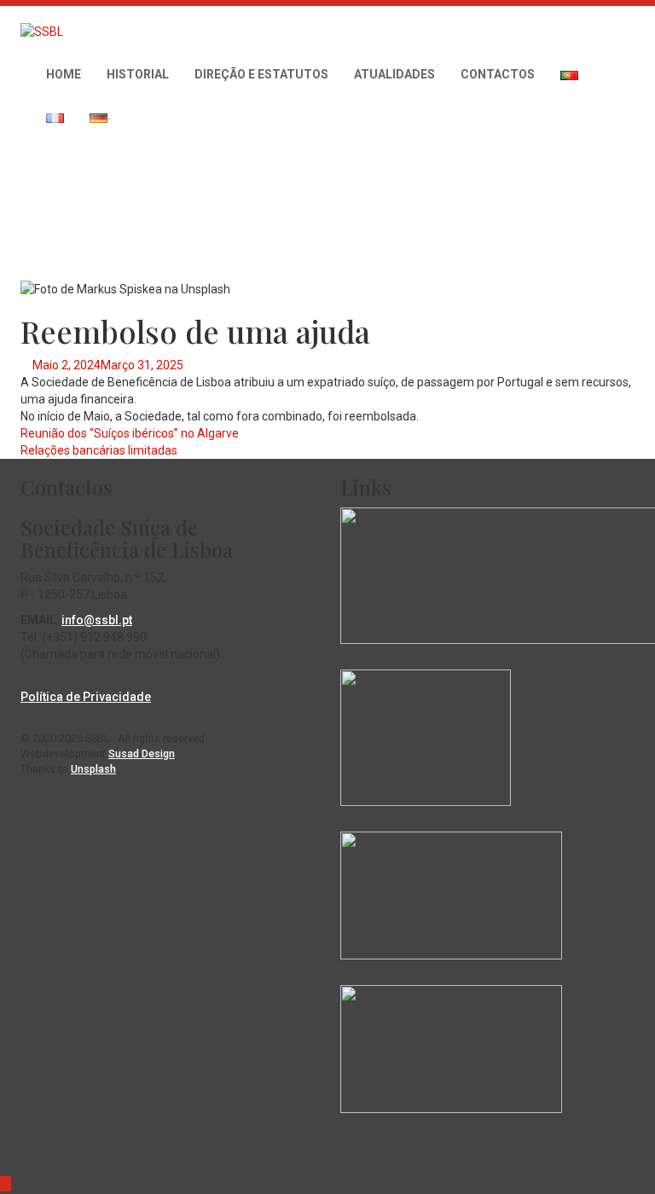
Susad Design (141, 753)
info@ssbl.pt (96, 620)
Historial (138, 74)
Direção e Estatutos (261, 74)
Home (63, 74)
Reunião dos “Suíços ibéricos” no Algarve (129, 433)
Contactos (498, 74)
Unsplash (93, 768)
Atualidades (394, 74)
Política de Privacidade (85, 697)
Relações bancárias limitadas (98, 450)
